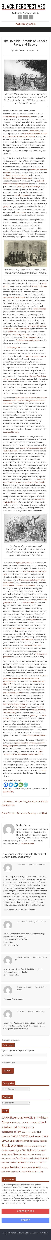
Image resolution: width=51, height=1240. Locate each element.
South (4, 1171)
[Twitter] (11, 785)
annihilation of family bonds (14, 297)
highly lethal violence (24, 563)
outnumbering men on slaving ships (17, 178)
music (13, 1158)
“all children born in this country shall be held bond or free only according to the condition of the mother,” (25, 401)
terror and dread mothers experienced (19, 585)
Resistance (16, 1167)
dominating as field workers (17, 175)
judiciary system (13, 347)
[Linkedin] (16, 785)
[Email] (21, 785)
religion (5, 1167)
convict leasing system (12, 692)
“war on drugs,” (19, 707)
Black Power (35, 1136)
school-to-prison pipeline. (35, 735)
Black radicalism (19, 1140)
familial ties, (12, 331)
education (7, 1154)
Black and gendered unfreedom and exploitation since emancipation (25, 678)
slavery (36, 1167)
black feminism (30, 1122)
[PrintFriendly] (25, 785)
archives (16, 1123)
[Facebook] (6, 785)
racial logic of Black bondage (28, 186)
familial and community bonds (28, 340)
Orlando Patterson (39, 286)
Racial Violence (30, 1162)
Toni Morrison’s (27, 639)
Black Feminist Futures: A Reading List (24, 815)
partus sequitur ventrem (36, 356)
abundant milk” (28, 602)
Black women (12, 1145)
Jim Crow (30, 1154)
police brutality (36, 1158)
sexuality (27, 1168)
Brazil (25, 1146)
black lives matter (29, 1132)
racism (43, 1162)
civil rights (16, 1150)
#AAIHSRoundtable (14, 1117)
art (21, 1123)
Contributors (25, 1211)
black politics (19, 1136)
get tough (34, 715)
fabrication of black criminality (15, 704)
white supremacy (34, 1171)
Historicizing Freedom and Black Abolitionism (25, 803)
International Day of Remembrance (17, 116)
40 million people (21, 195)
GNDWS (45, 1233)
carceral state (40, 1146)
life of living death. (29, 337)
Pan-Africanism (22, 1158)
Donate (25, 1220)
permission (8, 791)
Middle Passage (39, 309)
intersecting (20, 212)
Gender (17, 1154)
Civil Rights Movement (34, 1150)
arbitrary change (21, 334)
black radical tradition (37, 1141)
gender (6, 206)
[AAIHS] (25, 3)
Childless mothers (19, 628)
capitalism (32, 1146)
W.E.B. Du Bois (19, 1171)
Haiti (24, 1155)
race (20, 1162)
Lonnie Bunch (34, 130)
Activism (32, 1117)
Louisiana (32, 619)
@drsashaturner (27, 843)
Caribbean (6, 1150)
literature (38, 1155)
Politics (13, 1162)
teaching (10, 1171)
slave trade (44, 1168)
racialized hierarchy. (11, 432)
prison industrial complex (25, 743)
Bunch (43, 770)
